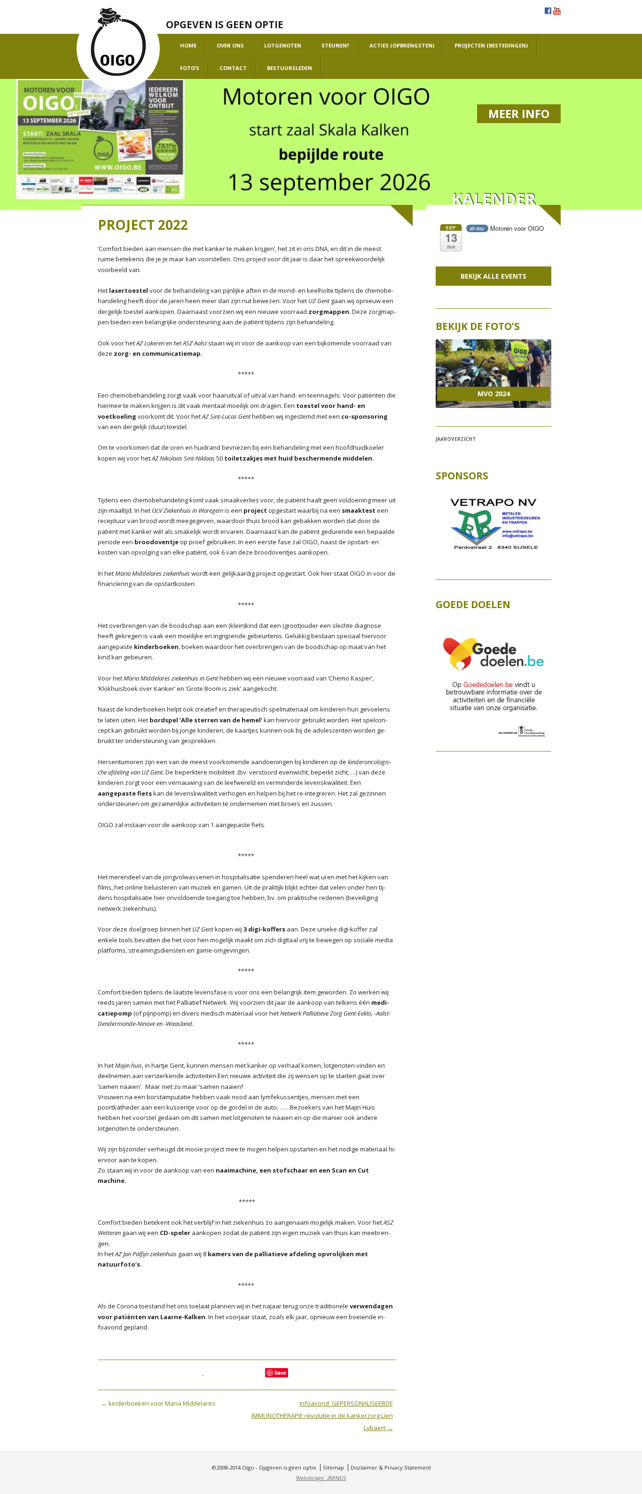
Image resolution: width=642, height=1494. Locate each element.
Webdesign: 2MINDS (321, 1477)
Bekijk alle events (493, 276)
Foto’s (189, 67)
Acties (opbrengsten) (401, 45)
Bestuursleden (289, 67)
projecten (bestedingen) (491, 45)
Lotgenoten (282, 45)
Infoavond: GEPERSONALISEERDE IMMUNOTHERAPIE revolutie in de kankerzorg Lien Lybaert (322, 1415)
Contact (233, 67)
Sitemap (333, 1467)
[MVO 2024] (493, 373)
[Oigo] (118, 49)
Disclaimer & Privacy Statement (391, 1467)
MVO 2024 (494, 393)
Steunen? (335, 45)
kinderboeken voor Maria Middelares (158, 1403)
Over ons (230, 45)
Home (188, 45)
